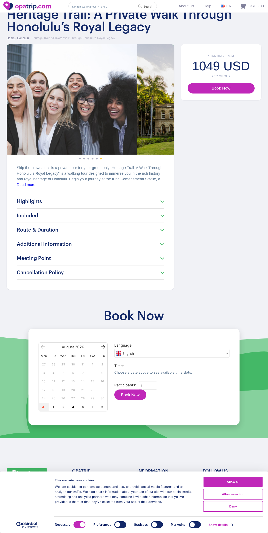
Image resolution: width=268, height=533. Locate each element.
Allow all (233, 482)
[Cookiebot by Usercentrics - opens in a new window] (27, 525)
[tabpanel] (90, 99)
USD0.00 (256, 6)
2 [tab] (84, 159)
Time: (119, 366)
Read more (26, 185)
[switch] (120, 524)
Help (207, 6)
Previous (13, 104)
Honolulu (23, 38)
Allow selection (233, 494)
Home (11, 38)
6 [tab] (101, 159)
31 (43, 407)
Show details (218, 525)
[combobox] (171, 353)
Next (168, 104)
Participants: (125, 385)
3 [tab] (88, 159)
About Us (186, 6)
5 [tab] (97, 159)
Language (122, 345)
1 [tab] (80, 159)
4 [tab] (92, 159)
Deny (233, 506)
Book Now (130, 394)
